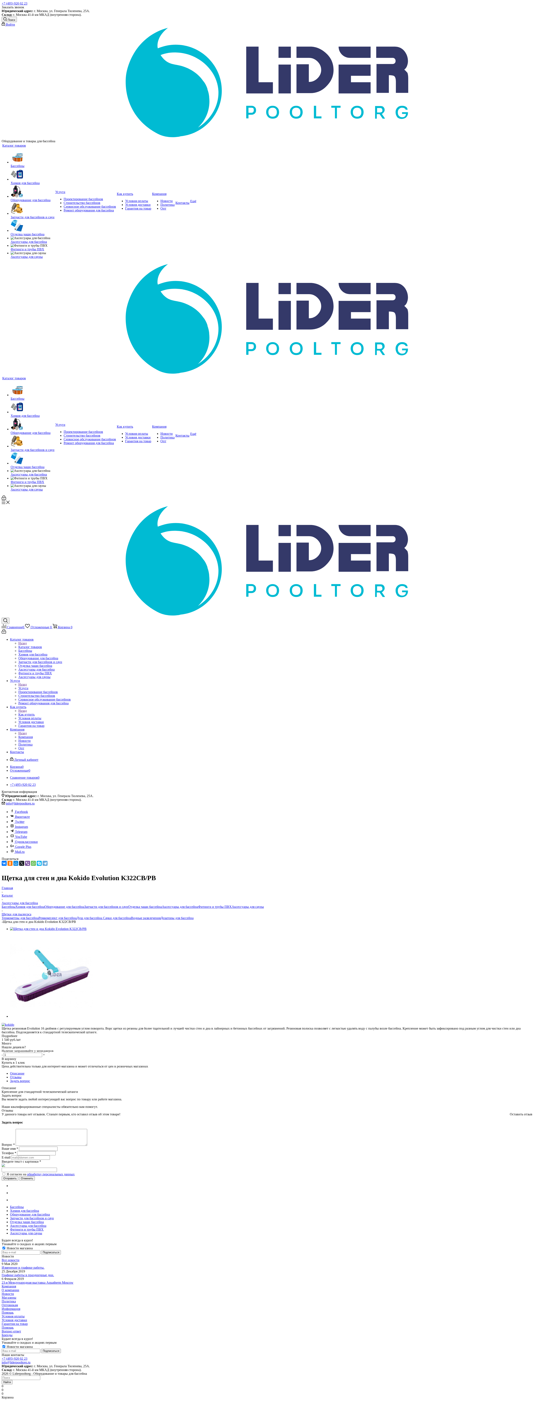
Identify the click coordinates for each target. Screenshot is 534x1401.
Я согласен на (41, 1174)
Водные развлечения (146, 918)
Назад (22, 643)
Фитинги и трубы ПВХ (215, 907)
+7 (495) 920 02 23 (14, 3)
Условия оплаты (13, 1316)
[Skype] (39, 863)
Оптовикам (10, 1305)
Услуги (23, 688)
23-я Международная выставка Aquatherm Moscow (37, 1282)
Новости (8, 1294)
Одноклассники (26, 842)
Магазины (9, 1297)
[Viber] (27, 863)
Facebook (21, 812)
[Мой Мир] (15, 863)
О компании (10, 1290)
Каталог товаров (30, 647)
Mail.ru (20, 852)
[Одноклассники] (10, 863)
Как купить (26, 714)
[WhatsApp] (33, 863)
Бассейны (8, 907)
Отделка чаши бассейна (145, 907)
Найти (7, 1382)
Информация (11, 1309)
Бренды (7, 1335)
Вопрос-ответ (11, 1331)
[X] (21, 863)
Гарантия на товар (15, 1324)
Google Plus (23, 847)
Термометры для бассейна (20, 918)
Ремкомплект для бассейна (58, 918)
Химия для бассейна (29, 907)
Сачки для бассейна (116, 918)
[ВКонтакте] (4, 863)
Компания (25, 737)
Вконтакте (22, 817)
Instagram (21, 827)
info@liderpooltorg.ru (20, 803)
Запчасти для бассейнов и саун (106, 907)
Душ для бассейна (89, 918)
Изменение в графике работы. (23, 1267)
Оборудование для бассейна (64, 907)
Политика (9, 1301)
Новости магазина (19, 1248)
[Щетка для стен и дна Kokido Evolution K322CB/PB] (48, 929)
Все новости (10, 1260)
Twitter (19, 822)
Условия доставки (14, 1320)
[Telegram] (45, 863)
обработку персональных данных (51, 1174)
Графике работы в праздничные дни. (28, 1275)
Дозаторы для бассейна (177, 918)
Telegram (21, 832)
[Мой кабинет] (4, 498)
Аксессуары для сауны (248, 907)
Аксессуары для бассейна (180, 907)
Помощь (8, 1312)
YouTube (21, 837)
